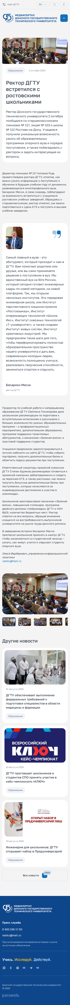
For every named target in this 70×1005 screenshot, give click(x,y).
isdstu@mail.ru (11, 935)
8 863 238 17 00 (12, 929)
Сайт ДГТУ (13, 4)
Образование (15, 716)
